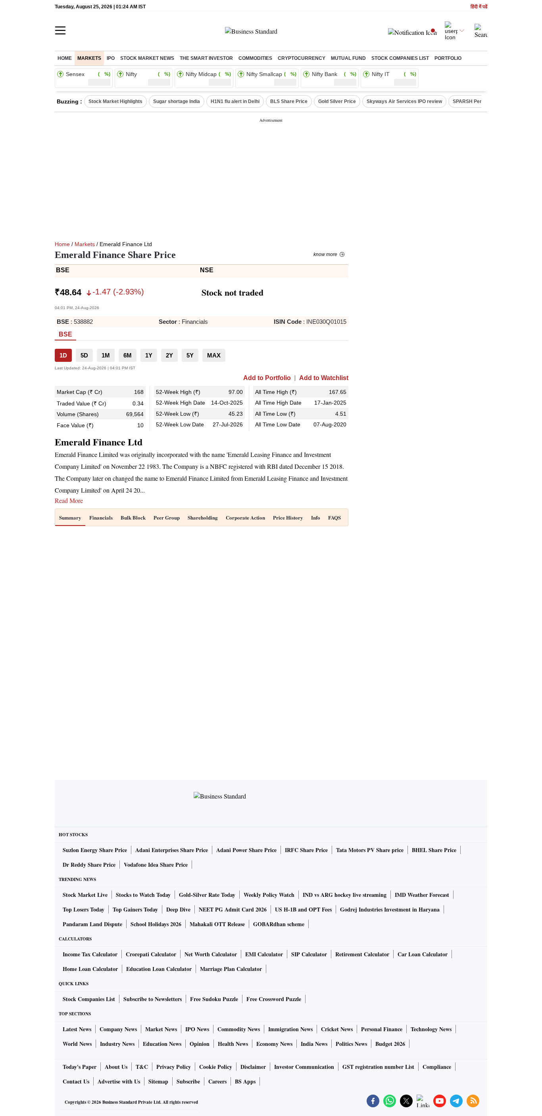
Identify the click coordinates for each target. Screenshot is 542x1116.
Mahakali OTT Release (217, 924)
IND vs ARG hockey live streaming (344, 895)
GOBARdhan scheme (278, 924)
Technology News (431, 1029)
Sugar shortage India (176, 101)
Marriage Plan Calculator (231, 969)
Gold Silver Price (337, 101)
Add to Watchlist (323, 378)
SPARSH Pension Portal (480, 101)
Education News (162, 1044)
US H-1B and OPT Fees (303, 909)
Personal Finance (381, 1029)
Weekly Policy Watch (269, 895)
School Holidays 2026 (156, 924)
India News (314, 1044)
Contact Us (76, 1081)
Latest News (77, 1029)
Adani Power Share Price (246, 850)
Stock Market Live (85, 895)
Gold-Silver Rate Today (207, 895)
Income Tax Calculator (90, 954)
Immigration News (290, 1029)
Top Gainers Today (135, 909)
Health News (233, 1044)
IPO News (197, 1029)
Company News (118, 1029)
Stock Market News (147, 58)
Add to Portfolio (267, 378)
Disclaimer (253, 1066)
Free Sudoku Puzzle (214, 999)
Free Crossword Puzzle (273, 999)
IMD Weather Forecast (422, 895)
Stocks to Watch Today (143, 895)
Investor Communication (304, 1066)
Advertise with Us (119, 1081)
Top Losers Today (83, 909)
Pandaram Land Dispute (92, 924)
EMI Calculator (264, 954)
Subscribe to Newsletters (152, 999)
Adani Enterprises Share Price (171, 850)
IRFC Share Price (306, 850)
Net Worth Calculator (211, 954)
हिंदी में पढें (479, 7)
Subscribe (188, 1081)
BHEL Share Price (434, 850)
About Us (116, 1066)
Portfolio (447, 58)
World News (77, 1044)
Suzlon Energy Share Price (95, 850)
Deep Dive (178, 909)
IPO (111, 58)
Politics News (351, 1044)
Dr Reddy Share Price (89, 864)
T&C (142, 1066)
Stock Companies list (400, 58)
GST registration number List (378, 1066)
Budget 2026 (390, 1044)
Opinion (199, 1044)
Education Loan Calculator (159, 969)
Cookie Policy (215, 1066)
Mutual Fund (348, 58)
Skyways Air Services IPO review (404, 101)
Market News (161, 1029)
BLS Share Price (289, 101)
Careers (217, 1081)
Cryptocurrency (301, 58)
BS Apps (245, 1081)
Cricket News (337, 1029)
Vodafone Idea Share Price (156, 864)
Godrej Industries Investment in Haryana (390, 909)
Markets (89, 58)
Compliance (437, 1066)
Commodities (255, 58)
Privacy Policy (173, 1066)
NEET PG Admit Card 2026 (233, 909)
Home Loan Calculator (90, 969)
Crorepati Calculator (151, 954)
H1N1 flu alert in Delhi (235, 101)
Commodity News (238, 1029)
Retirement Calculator (362, 954)
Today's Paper (79, 1066)
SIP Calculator (309, 954)
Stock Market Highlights (115, 101)
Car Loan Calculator (423, 954)
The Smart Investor (206, 58)
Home (65, 58)
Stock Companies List (89, 999)
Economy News (274, 1044)
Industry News (117, 1044)
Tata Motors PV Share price (370, 850)
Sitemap (158, 1081)
